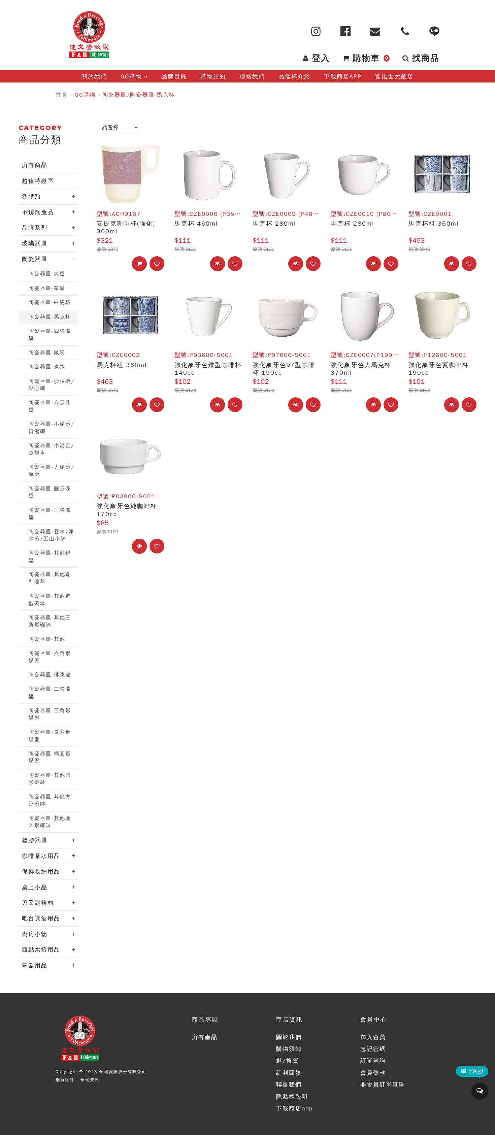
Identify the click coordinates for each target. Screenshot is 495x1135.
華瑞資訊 (89, 1079)
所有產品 (205, 1037)
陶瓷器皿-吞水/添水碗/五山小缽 (51, 535)
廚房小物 (34, 934)
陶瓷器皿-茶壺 (47, 288)
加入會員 (373, 1037)
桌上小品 (34, 887)
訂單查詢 (373, 1060)
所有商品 (34, 165)
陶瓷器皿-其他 (47, 639)
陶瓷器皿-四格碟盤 (50, 334)
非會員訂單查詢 (382, 1084)
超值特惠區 (38, 181)
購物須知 (213, 76)
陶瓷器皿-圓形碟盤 (50, 492)
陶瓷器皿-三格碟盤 (50, 513)
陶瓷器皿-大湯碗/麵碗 (51, 470)
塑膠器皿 (34, 840)
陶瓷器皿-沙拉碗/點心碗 (51, 384)
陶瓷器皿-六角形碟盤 (50, 656)
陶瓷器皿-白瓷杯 (50, 302)
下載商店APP (343, 76)
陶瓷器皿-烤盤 (47, 274)
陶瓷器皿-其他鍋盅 (50, 556)
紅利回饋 (289, 1072)
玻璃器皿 (34, 243)
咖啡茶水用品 (41, 856)
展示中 (224, 263)
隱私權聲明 (292, 1096)
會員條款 (373, 1072)
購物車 (370, 58)
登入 (321, 58)
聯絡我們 (252, 76)
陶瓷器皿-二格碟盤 (50, 692)
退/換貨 (287, 1060)
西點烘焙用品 (41, 949)
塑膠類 (31, 196)
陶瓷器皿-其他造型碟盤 (50, 578)
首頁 (62, 95)
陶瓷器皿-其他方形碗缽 (50, 800)
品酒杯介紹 (294, 76)
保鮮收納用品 (41, 871)
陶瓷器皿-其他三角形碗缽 (50, 621)
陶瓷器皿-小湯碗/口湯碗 (51, 427)
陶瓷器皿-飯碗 (47, 352)
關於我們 (94, 76)
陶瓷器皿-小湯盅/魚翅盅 (51, 449)
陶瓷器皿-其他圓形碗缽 (50, 778)
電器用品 (34, 965)
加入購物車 (146, 263)
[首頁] (89, 34)
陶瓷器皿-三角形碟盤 (50, 714)
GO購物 (131, 76)
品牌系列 (34, 227)
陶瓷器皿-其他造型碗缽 (50, 599)
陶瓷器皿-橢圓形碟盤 (50, 757)
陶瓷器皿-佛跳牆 (50, 675)
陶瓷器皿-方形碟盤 (50, 405)
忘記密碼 (373, 1049)
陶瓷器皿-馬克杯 (50, 317)
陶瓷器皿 (34, 259)
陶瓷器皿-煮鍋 (47, 367)
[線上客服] (479, 1091)
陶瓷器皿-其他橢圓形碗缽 (50, 821)
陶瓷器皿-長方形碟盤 (50, 735)
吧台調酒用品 (41, 918)
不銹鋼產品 (38, 212)
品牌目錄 (174, 76)
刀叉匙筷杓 (38, 902)
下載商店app (294, 1108)
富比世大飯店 (394, 76)
